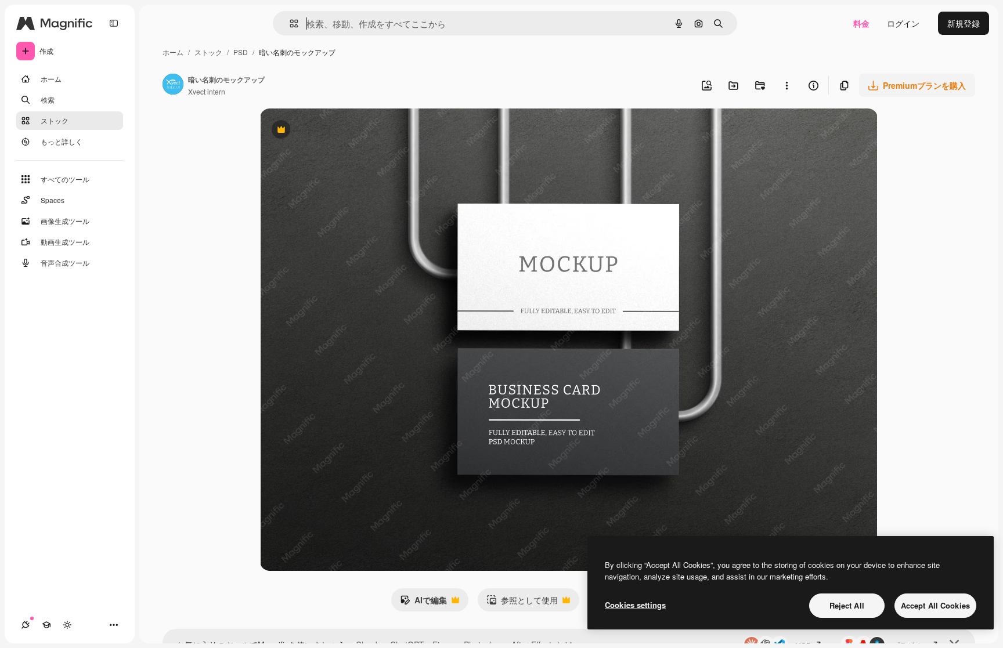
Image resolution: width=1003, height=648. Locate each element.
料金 (861, 23)
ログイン (903, 23)
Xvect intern (206, 91)
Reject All (846, 605)
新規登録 (963, 23)
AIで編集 (423, 602)
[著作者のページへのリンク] (173, 85)
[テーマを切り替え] (67, 625)
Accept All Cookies (935, 605)
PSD (240, 52)
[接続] (25, 625)
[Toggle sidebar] (113, 23)
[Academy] (46, 625)
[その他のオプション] (786, 85)
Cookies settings (635, 604)
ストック (208, 52)
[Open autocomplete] (289, 23)
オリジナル (340, 131)
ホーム (173, 52)
